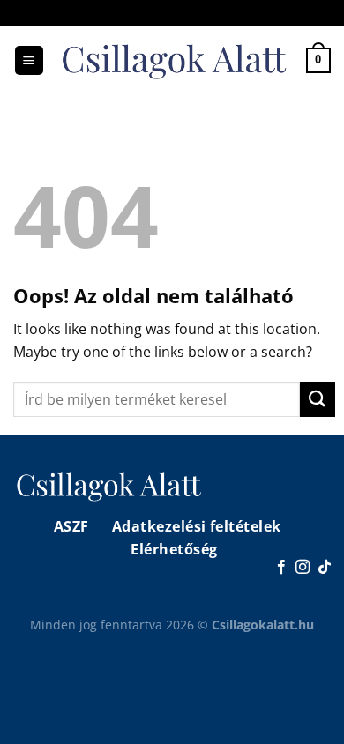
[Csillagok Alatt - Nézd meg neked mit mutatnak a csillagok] (175, 60)
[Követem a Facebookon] (281, 568)
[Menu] (29, 60)
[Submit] (317, 399)
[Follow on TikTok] (325, 568)
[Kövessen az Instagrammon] (302, 568)
